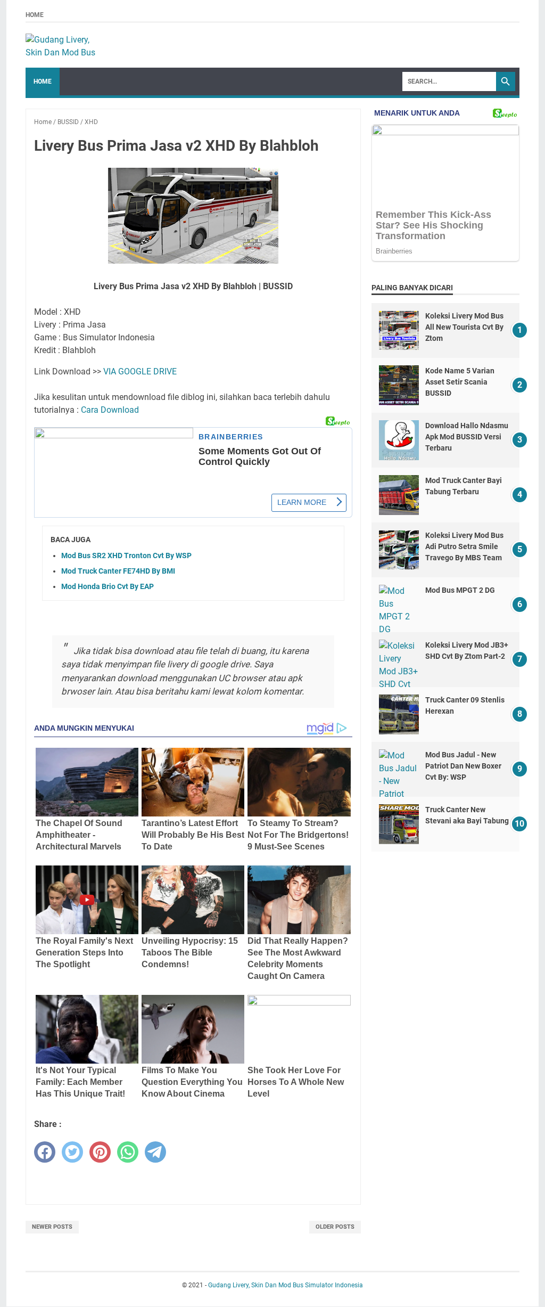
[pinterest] (100, 1152)
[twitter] (72, 1152)
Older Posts (335, 1226)
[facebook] (44, 1152)
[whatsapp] (127, 1152)
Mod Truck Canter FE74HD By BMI (118, 571)
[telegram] (155, 1152)
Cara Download (110, 410)
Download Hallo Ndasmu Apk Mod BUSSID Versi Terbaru (466, 436)
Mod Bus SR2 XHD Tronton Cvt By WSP (126, 555)
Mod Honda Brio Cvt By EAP (107, 586)
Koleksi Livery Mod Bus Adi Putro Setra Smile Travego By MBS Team (464, 546)
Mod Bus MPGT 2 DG (460, 590)
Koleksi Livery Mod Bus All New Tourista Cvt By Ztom (464, 327)
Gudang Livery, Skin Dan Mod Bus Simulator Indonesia (285, 1285)
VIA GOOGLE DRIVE (140, 371)
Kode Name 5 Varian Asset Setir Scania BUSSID (459, 381)
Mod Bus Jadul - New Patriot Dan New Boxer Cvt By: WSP (463, 765)
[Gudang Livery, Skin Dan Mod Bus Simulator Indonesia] (65, 45)
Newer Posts (52, 1226)
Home (35, 15)
